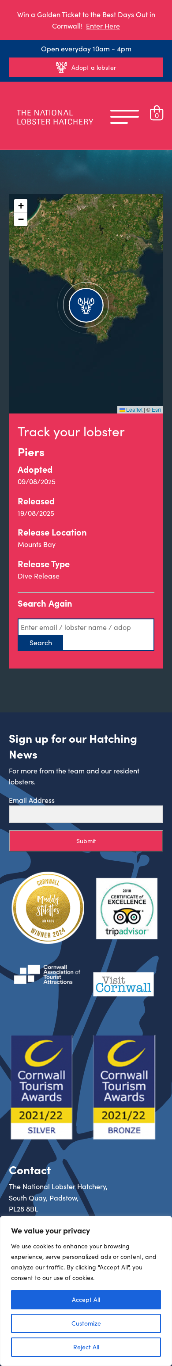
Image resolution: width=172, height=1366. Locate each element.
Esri (156, 409)
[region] (86, 1291)
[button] (86, 304)
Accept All (86, 1299)
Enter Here (103, 25)
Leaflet (133, 409)
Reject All (86, 1347)
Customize (86, 1323)
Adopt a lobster (93, 67)
